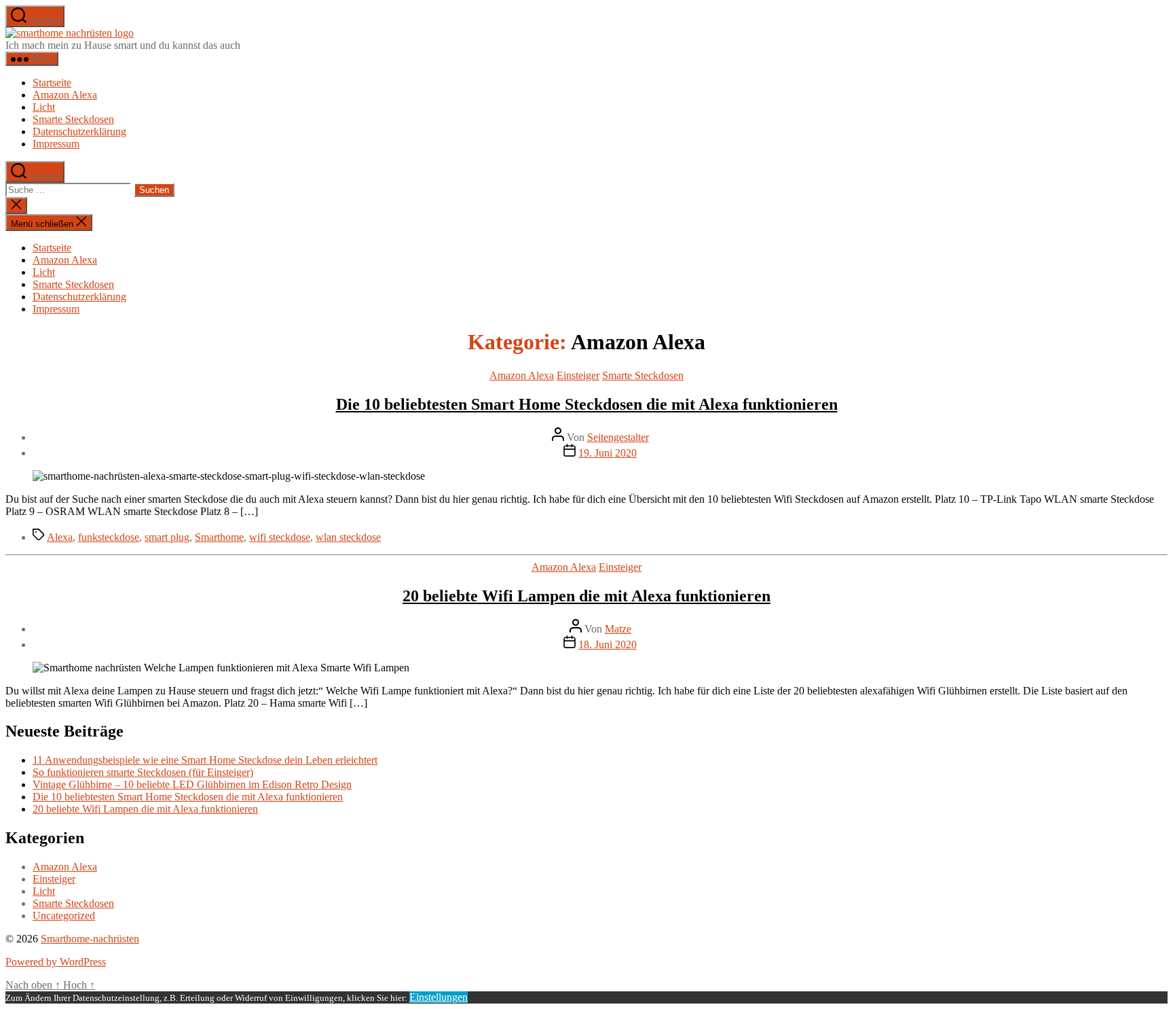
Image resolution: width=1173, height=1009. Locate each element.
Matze (618, 629)
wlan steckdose (348, 537)
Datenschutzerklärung (79, 131)
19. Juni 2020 (607, 453)
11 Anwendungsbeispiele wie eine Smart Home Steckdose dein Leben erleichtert (205, 760)
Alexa (60, 537)
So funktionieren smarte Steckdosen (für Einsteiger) (143, 772)
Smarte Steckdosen (73, 119)
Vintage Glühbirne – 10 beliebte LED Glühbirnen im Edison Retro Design (192, 784)
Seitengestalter (618, 437)
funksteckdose (108, 537)
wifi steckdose (279, 537)
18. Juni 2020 (607, 644)
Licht (44, 107)
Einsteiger (578, 375)
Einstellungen (438, 997)
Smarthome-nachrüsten (90, 938)
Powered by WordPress (55, 962)
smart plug (167, 537)
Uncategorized (64, 915)
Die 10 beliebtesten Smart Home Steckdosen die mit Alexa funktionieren (587, 404)
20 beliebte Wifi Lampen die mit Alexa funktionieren (586, 596)
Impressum (56, 143)
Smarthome (219, 537)
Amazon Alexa (65, 95)
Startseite (52, 82)
